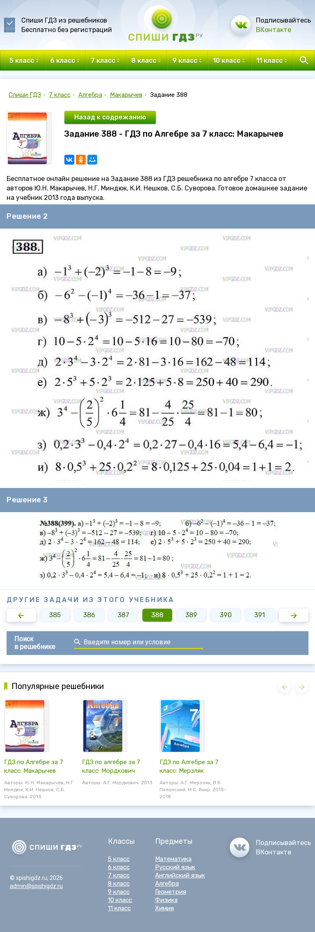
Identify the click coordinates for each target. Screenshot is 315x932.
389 (191, 615)
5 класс (119, 859)
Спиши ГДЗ (25, 94)
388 (157, 615)
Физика (166, 900)
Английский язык (180, 875)
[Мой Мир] (92, 160)
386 (89, 615)
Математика (173, 859)
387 (123, 615)
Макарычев (126, 94)
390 (226, 615)
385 (55, 615)
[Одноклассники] (81, 160)
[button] (21, 615)
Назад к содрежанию (110, 117)
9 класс (119, 891)
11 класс (119, 908)
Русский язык (175, 867)
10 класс (120, 900)
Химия (164, 908)
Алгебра (90, 94)
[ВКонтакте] (69, 160)
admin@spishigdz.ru (36, 886)
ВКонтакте (273, 30)
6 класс (119, 867)
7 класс (60, 94)
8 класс (119, 883)
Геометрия (170, 891)
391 (259, 615)
